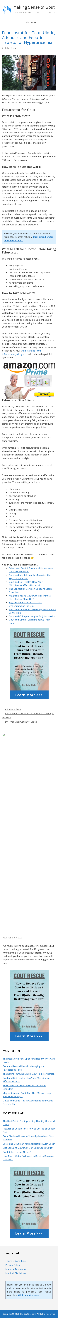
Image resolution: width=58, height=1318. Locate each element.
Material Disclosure (15, 1269)
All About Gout (13, 709)
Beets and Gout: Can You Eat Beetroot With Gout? (29, 1143)
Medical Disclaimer (15, 1273)
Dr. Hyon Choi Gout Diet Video (21, 721)
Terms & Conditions (15, 1260)
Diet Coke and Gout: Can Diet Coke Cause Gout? (28, 1147)
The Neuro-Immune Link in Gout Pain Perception (28, 1073)
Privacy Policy (12, 1264)
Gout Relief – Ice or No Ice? (17, 1152)
